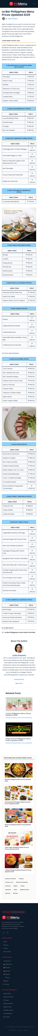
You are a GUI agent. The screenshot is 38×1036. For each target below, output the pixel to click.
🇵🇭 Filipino (6, 984)
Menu (19, 717)
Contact (5, 948)
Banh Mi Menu (14, 353)
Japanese (8, 889)
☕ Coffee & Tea (7, 964)
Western (15, 893)
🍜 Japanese (6, 971)
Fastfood (8, 886)
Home (5, 942)
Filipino (15, 886)
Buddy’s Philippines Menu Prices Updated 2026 (18, 825)
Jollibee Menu (7, 993)
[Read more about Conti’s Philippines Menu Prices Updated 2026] (19, 704)
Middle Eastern (24, 889)
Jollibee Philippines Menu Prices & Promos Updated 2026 (18, 871)
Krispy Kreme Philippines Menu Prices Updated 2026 (18, 739)
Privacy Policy (7, 952)
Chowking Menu (7, 1013)
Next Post (18, 683)
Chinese (21, 878)
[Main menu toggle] (34, 4)
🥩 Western (6, 974)
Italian (23, 886)
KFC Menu (6, 1000)
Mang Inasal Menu (8, 1003)
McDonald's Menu (8, 997)
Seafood (7, 893)
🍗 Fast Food (7, 961)
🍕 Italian (5, 981)
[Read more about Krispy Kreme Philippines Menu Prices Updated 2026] (19, 729)
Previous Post (19, 679)
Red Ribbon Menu (8, 1010)
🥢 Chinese (6, 977)
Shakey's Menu (7, 1007)
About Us (5, 945)
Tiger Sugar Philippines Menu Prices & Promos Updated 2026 (17, 848)
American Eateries (10, 878)
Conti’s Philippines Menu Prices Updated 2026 (18, 714)
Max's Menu (6, 1017)
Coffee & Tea (9, 882)
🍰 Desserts (6, 967)
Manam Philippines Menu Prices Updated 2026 (18, 780)
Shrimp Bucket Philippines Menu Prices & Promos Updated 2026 (17, 803)
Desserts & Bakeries (12, 717)
